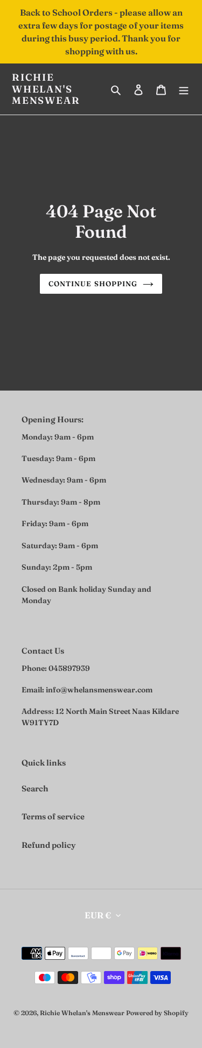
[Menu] (183, 89)
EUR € (98, 915)
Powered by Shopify (157, 1013)
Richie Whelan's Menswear (46, 89)
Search (35, 788)
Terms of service (53, 816)
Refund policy (49, 845)
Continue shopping (92, 283)
